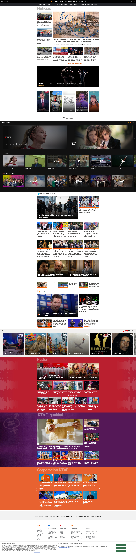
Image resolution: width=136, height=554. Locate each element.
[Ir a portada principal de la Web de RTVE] (42, 525)
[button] (1, 137)
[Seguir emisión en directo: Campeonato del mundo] (122, 162)
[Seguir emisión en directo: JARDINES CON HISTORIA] (79, 162)
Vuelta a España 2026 (39, 516)
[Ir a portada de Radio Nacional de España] (64, 526)
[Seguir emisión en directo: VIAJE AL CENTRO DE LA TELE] (35, 162)
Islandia (75, 516)
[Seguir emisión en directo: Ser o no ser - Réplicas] (57, 162)
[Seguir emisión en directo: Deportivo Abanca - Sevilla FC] (13, 162)
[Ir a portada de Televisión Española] (53, 526)
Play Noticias (98, 516)
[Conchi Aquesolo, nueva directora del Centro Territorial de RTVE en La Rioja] (61, 481)
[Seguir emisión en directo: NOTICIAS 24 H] (100, 162)
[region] (68, 548)
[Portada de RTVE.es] (51, 2)
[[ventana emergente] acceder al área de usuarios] (132, 2)
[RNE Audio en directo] (7, 2)
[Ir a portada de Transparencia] (84, 526)
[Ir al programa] (100, 137)
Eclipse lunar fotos (82, 516)
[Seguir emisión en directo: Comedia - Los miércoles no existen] (100, 183)
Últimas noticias (90, 516)
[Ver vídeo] (13, 343)
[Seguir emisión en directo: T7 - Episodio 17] (122, 183)
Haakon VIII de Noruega (54, 516)
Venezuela (63, 516)
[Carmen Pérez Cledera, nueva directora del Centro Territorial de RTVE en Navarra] (75, 481)
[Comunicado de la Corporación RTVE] (75, 497)
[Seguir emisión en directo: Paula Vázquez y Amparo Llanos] (35, 183)
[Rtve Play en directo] (5, 2)
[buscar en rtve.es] (134, 2)
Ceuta (46, 516)
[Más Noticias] (68, 118)
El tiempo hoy (69, 516)
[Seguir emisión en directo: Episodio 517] (79, 183)
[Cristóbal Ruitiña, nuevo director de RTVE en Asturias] (90, 497)
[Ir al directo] (35, 137)
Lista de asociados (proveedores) (64, 547)
